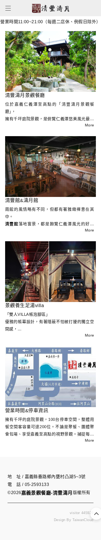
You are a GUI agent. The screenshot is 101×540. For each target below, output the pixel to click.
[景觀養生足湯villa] (50, 271)
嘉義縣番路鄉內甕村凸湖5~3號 (55, 476)
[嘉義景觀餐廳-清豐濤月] (50, 15)
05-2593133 (37, 484)
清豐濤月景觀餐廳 (25, 95)
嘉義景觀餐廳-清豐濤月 (47, 493)
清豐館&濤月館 (21, 200)
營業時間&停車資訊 (26, 410)
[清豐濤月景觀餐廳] (50, 61)
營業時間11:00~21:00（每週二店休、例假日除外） (50, 21)
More (89, 125)
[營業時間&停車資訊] (50, 376)
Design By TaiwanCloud (73, 520)
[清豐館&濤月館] (50, 166)
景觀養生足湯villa (24, 305)
